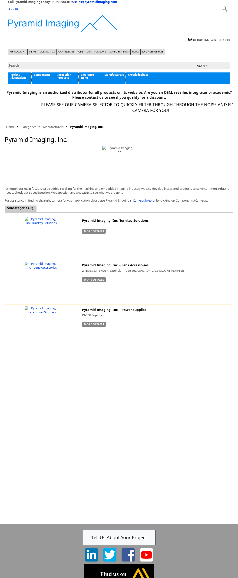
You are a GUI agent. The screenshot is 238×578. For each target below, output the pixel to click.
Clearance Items (87, 76)
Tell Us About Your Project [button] (119, 537)
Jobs (80, 51)
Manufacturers (114, 74)
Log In (13, 8)
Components (42, 74)
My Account (18, 51)
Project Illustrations (18, 76)
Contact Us (47, 51)
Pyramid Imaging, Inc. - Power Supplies (114, 309)
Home (10, 127)
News (32, 51)
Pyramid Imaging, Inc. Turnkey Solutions (115, 220)
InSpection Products (64, 76)
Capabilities (66, 51)
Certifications (96, 51)
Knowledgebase (152, 51)
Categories (28, 127)
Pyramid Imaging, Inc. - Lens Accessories (115, 265)
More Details (94, 231)
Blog (135, 51)
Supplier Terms (119, 51)
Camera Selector (144, 200)
